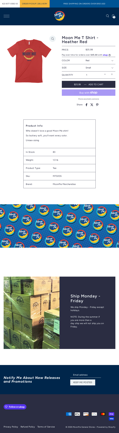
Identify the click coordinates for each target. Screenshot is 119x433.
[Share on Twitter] (91, 104)
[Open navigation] (7, 16)
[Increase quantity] (111, 74)
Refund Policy (28, 426)
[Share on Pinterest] (97, 104)
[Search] (107, 16)
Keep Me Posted (82, 382)
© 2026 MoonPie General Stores (80, 427)
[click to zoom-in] (52, 39)
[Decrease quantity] (104, 74)
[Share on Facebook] (86, 104)
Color (66, 60)
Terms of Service (46, 426)
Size (64, 67)
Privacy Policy (11, 426)
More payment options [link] (88, 99)
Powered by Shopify (106, 427)
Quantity (67, 75)
